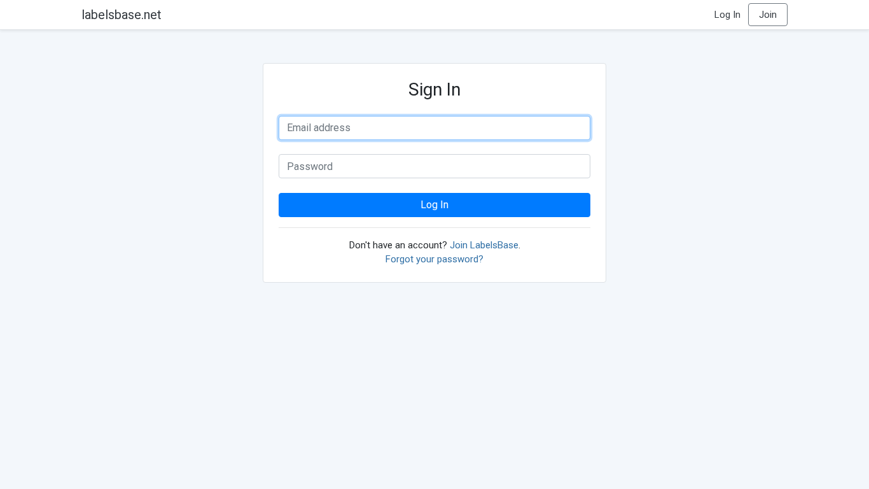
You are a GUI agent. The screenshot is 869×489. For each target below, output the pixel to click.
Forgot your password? (434, 259)
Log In (727, 14)
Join (768, 14)
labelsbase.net (121, 14)
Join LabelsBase (484, 245)
